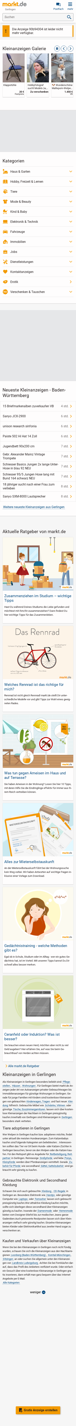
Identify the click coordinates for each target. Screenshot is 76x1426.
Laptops (23, 1199)
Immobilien (18, 242)
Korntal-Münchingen (59, 1255)
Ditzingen (8, 1258)
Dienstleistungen (21, 262)
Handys (50, 1195)
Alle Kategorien (11, 1282)
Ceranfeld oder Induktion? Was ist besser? (32, 1036)
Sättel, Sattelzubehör (52, 1165)
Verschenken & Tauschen (27, 292)
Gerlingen (67, 1117)
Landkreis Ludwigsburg (25, 1262)
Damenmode (45, 1210)
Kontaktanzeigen (22, 272)
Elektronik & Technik (24, 222)
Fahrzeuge (17, 232)
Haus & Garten (20, 171)
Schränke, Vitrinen (55, 1105)
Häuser (16, 1085)
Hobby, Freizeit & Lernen (26, 181)
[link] (14, 75)
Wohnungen (28, 1085)
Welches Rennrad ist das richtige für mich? (34, 686)
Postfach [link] (58, 8)
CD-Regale (59, 1191)
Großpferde (46, 1158)
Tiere (13, 191)
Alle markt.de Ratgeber (23, 1066)
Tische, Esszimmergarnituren (29, 1109)
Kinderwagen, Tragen (38, 1101)
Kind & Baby (18, 212)
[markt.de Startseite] (15, 4)
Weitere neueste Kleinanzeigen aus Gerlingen (34, 507)
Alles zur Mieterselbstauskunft (29, 861)
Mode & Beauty (20, 202)
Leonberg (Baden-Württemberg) (28, 1255)
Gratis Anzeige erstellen (40, 1410)
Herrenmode (66, 1210)
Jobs (13, 252)
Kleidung (46, 1191)
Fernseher (40, 1199)
